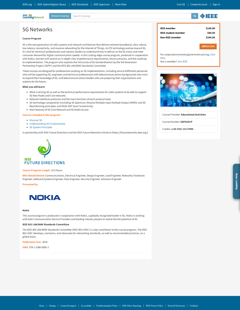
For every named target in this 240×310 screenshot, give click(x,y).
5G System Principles (41, 127)
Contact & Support (68, 306)
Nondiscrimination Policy (107, 306)
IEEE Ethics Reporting (131, 306)
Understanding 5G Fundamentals (47, 123)
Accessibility (86, 306)
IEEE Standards (80, 4)
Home (41, 306)
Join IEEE (182, 61)
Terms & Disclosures (176, 306)
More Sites (120, 4)
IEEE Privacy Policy (154, 306)
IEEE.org (27, 4)
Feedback (194, 306)
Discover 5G (36, 120)
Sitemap (52, 306)
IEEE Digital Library (51, 4)
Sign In (216, 4)
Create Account (198, 4)
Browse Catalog (60, 16)
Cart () (181, 4)
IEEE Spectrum (102, 4)
